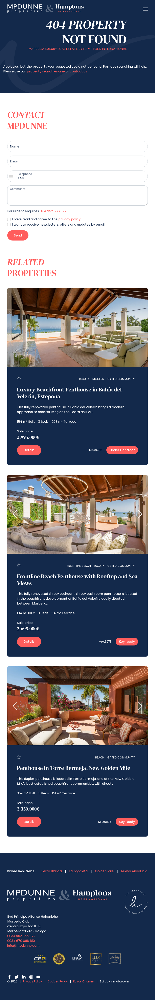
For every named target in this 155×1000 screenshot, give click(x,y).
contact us (78, 71)
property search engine (46, 71)
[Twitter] (17, 977)
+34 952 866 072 (53, 211)
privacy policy (69, 219)
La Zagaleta (78, 871)
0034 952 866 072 (21, 936)
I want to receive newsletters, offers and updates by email (58, 224)
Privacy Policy (32, 981)
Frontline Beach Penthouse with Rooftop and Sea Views (77, 579)
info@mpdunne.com (23, 945)
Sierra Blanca (51, 871)
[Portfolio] (19, 379)
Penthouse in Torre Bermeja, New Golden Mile (73, 768)
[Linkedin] (24, 977)
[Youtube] (38, 977)
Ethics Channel (83, 981)
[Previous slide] (15, 327)
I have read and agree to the (46, 219)
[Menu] (145, 8)
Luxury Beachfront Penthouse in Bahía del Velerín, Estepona (69, 393)
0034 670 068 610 (21, 940)
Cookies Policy (58, 981)
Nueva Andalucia (134, 871)
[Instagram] (31, 977)
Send (18, 235)
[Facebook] (9, 977)
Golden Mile (104, 871)
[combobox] (12, 176)
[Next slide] (140, 327)
